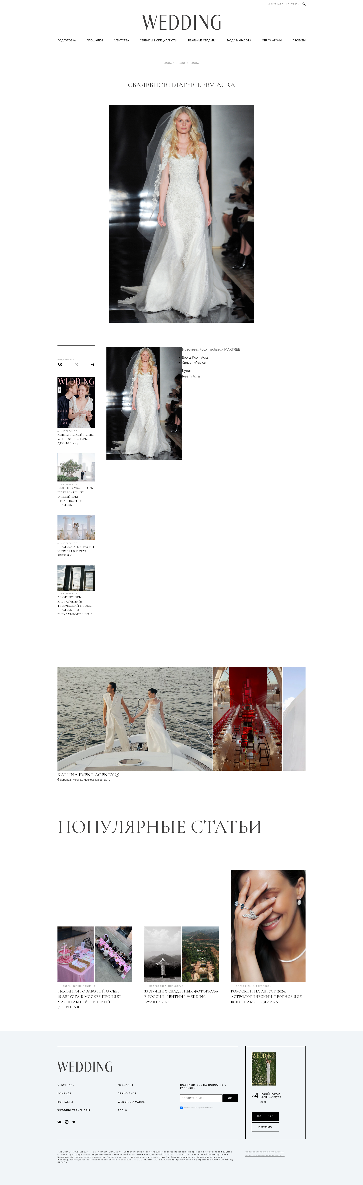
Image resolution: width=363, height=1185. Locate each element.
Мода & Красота (239, 40)
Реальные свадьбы (202, 40)
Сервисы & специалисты (158, 40)
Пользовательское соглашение (264, 1152)
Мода (195, 63)
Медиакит (125, 1085)
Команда (64, 1093)
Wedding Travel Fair (73, 1110)
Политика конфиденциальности (265, 1156)
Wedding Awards (131, 1102)
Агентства (121, 40)
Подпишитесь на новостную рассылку (203, 1086)
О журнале (275, 4)
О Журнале (65, 1085)
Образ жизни (272, 40)
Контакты (293, 4)
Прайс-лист (127, 1093)
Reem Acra (191, 376)
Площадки (95, 40)
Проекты (299, 40)
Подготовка (66, 40)
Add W (123, 1110)
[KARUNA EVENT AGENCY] (117, 776)
